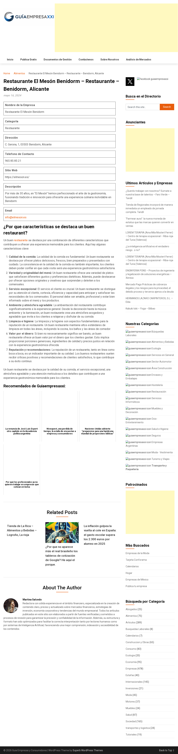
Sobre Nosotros (109, 59)
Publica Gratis (28, 59)
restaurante (21, 240)
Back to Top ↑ (167, 750)
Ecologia (130, 655)
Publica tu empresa (136, 586)
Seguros (156, 435)
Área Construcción (161, 368)
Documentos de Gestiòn (58, 59)
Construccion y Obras (137, 642)
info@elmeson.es (15, 217)
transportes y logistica (138, 728)
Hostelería (157, 385)
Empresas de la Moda (137, 553)
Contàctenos (86, 59)
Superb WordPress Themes (88, 750)
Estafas (130, 675)
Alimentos (19, 73)
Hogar (129, 573)
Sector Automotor (161, 361)
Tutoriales (131, 734)
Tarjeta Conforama (136, 559)
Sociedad (131, 721)
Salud (129, 714)
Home (6, 73)
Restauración (158, 391)
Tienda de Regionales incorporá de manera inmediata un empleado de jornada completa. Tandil (149, 208)
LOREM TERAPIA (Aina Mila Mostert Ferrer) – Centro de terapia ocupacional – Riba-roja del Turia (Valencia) (149, 236)
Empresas (131, 668)
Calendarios (132, 566)
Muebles (130, 708)
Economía (131, 662)
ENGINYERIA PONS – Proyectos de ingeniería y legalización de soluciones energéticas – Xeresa (150, 274)
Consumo (131, 648)
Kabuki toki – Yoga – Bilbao (140, 308)
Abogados (131, 609)
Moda (129, 695)
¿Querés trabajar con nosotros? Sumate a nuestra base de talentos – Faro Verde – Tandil (148, 194)
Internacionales (134, 681)
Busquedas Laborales (137, 629)
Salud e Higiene (159, 429)
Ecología (156, 348)
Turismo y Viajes (160, 459)
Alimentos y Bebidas (162, 341)
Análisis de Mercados (138, 59)
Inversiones (132, 688)
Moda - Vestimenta (162, 452)
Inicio (10, 59)
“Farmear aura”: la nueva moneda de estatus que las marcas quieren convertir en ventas (150, 222)
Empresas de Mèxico (137, 579)
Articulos (130, 622)
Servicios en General (162, 355)
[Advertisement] (116, 27)
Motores (130, 701)
